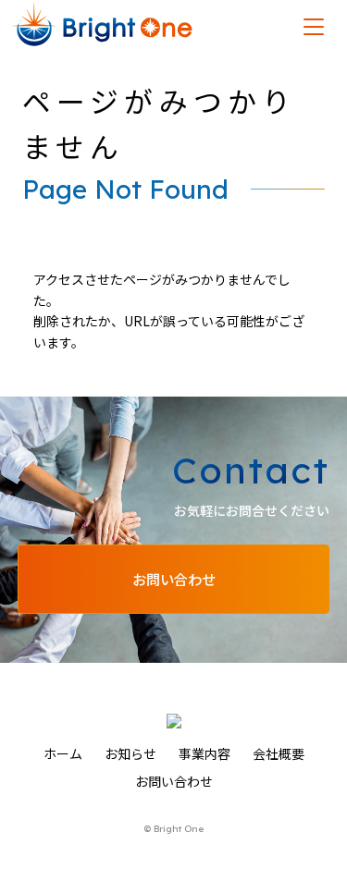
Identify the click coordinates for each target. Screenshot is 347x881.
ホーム (62, 753)
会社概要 (278, 753)
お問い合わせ (174, 781)
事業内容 (204, 753)
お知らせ (130, 753)
